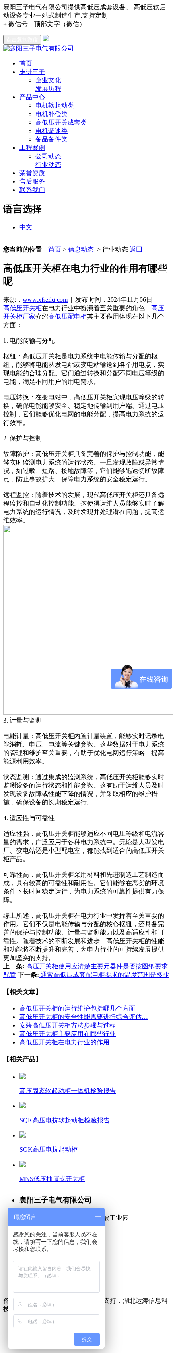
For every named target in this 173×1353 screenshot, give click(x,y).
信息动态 (81, 249)
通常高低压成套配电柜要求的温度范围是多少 (104, 974)
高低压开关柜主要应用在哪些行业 (67, 1033)
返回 (136, 249)
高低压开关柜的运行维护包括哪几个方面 (77, 1008)
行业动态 (48, 164)
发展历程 (48, 88)
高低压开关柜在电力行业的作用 (64, 1042)
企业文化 (48, 80)
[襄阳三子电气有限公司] (38, 48)
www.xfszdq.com (45, 299)
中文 (25, 227)
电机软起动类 (54, 105)
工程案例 (32, 147)
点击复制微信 (22, 40)
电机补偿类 (51, 114)
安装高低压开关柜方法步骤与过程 (67, 1025)
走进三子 (32, 71)
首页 (25, 63)
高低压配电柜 (67, 316)
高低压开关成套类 (61, 122)
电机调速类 (51, 130)
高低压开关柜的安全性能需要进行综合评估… (83, 1016)
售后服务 (32, 181)
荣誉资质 (32, 173)
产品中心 (32, 97)
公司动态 (48, 156)
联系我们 (32, 189)
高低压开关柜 (22, 308)
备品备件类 (51, 139)
